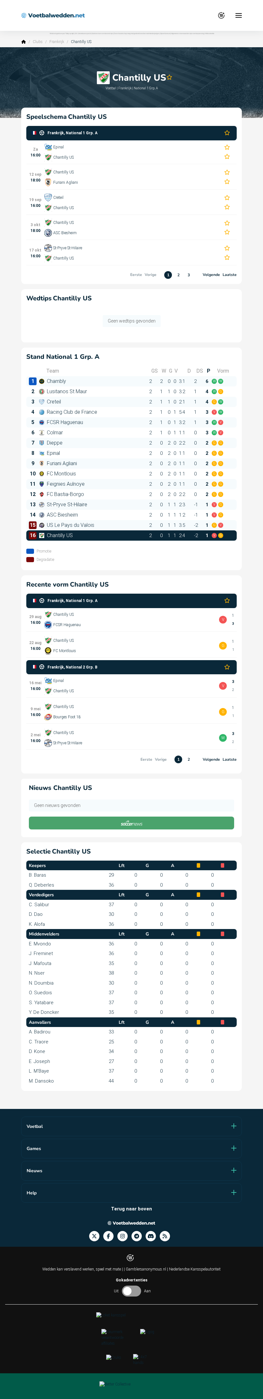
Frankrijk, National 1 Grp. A (72, 133)
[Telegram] (139, 1236)
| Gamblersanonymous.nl (145, 1269)
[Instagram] (124, 1236)
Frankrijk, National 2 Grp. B (72, 667)
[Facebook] (110, 1236)
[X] (96, 1236)
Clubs (38, 42)
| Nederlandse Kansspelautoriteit (194, 1269)
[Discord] (153, 1236)
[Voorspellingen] (167, 1236)
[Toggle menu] (238, 15)
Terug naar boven (131, 1209)
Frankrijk (56, 42)
